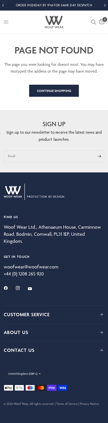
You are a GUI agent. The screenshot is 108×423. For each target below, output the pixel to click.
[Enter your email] (99, 156)
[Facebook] (9, 288)
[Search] (93, 22)
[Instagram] (21, 288)
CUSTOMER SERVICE (27, 314)
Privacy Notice (89, 404)
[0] (101, 22)
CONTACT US (19, 350)
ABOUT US (16, 332)
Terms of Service (67, 404)
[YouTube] (33, 288)
